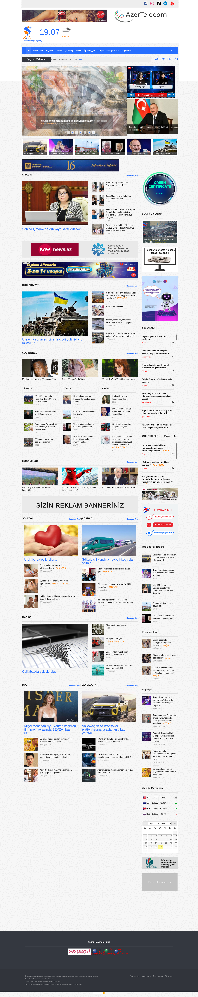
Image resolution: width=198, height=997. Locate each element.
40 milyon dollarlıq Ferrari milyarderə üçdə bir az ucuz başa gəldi (113, 740)
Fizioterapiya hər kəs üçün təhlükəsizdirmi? (53, 566)
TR (176, 59)
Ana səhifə (134, 976)
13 (166, 839)
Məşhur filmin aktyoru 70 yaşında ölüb (39, 379)
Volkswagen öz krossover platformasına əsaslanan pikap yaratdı (103, 729)
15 (176, 839)
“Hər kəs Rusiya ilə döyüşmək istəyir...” (64, 119)
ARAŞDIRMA (112, 50)
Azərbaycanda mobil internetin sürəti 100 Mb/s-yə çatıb (115, 771)
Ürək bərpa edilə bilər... (40, 559)
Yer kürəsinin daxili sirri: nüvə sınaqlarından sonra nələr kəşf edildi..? (114, 755)
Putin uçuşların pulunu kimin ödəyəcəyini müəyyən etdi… (83, 439)
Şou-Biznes (32, 374)
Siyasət (49, 50)
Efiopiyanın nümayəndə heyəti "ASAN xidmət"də (114, 585)
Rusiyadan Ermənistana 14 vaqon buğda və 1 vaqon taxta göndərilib (120, 334)
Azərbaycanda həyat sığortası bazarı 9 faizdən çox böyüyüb (119, 321)
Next (124, 102)
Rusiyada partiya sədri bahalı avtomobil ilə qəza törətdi (84, 399)
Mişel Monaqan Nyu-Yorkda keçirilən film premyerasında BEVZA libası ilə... (50, 729)
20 (166, 843)
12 (161, 839)
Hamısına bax (132, 175)
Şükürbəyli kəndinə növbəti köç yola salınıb (107, 561)
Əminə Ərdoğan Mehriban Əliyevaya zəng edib (117, 183)
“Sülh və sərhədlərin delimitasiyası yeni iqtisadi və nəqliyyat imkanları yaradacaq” (121, 295)
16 (146, 843)
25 (156, 847)
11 (156, 839)
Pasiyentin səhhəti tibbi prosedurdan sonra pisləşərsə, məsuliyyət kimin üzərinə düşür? (122, 441)
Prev (26, 147)
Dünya (101, 50)
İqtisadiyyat (89, 50)
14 (171, 839)
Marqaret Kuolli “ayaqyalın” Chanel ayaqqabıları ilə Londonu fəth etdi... (55, 755)
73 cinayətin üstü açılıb (116, 625)
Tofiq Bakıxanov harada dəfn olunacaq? (119, 487)
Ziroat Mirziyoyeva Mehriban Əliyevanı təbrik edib (118, 197)
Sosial (78, 50)
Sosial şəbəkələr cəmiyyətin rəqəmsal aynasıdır (162, 642)
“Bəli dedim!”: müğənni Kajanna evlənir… (120, 379)
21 (171, 843)
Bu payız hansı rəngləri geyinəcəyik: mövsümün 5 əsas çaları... (56, 740)
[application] (151, 82)
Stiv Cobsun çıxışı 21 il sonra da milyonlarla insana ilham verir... (122, 411)
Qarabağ (69, 50)
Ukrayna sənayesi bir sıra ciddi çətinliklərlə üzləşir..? (52, 341)
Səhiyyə (32, 552)
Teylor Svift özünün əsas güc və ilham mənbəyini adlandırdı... (163, 572)
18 (156, 843)
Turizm (59, 50)
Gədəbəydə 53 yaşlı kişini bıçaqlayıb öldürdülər (117, 653)
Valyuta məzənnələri (114, 306)
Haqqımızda (146, 976)
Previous (24, 102)
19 (161, 843)
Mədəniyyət (32, 482)
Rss (154, 976)
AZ (156, 59)
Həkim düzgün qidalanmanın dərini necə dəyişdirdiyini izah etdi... (57, 597)
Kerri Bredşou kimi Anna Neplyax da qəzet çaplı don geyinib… (56, 771)
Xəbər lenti (38, 50)
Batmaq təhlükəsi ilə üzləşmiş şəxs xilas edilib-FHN (119, 666)
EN (170, 59)
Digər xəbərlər (170, 436)
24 (151, 847)
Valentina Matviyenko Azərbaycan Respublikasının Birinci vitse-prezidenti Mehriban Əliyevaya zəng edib (120, 213)
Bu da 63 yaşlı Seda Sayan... (75, 379)
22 (176, 843)
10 (151, 839)
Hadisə (30, 664)
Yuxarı (168, 976)
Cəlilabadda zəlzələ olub (39, 671)
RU (163, 59)
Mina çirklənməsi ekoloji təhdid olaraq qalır (114, 570)
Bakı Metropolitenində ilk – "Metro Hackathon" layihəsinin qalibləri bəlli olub (115, 601)
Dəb (31, 719)
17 (151, 843)
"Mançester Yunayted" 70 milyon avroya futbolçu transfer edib (46, 426)
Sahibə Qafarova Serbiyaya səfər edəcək (51, 229)
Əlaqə (160, 976)
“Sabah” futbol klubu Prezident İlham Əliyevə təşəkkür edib (45, 399)
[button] (172, 50)
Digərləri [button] (125, 50)
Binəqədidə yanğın (115, 639)
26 (161, 847)
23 (146, 847)
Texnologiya (92, 719)
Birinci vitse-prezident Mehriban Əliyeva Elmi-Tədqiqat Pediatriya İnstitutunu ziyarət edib (120, 228)
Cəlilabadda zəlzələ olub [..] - (68, 59)
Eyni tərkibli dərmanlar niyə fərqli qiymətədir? (54, 582)
